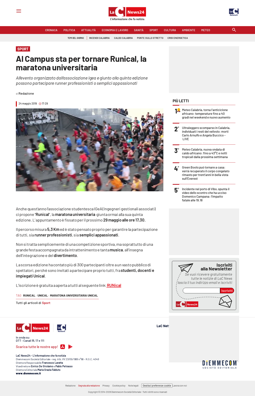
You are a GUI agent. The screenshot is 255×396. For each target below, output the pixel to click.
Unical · (43, 295)
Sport (46, 303)
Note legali (133, 385)
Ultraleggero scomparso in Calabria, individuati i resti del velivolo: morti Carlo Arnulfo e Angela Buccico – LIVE (206, 133)
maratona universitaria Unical (74, 295)
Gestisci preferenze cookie (157, 385)
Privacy (106, 385)
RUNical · (30, 295)
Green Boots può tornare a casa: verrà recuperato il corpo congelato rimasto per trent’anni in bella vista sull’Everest (205, 172)
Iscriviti (227, 291)
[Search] (234, 30)
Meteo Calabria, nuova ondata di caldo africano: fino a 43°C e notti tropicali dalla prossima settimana (205, 153)
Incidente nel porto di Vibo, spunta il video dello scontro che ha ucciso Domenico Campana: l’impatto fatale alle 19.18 (205, 194)
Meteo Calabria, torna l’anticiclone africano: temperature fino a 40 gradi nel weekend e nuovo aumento (206, 113)
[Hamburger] (18, 11)
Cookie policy (118, 385)
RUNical (113, 285)
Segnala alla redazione (89, 385)
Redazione (70, 385)
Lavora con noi (179, 385)
